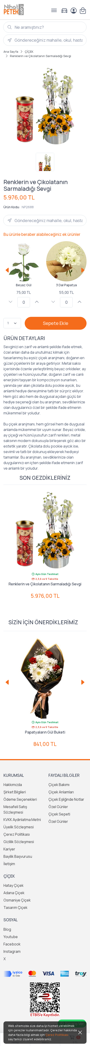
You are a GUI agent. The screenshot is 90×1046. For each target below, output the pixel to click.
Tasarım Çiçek (15, 907)
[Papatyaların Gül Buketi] (45, 678)
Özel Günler (58, 806)
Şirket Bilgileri (14, 792)
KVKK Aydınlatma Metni (22, 819)
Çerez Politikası (16, 834)
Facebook (12, 944)
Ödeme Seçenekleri (20, 799)
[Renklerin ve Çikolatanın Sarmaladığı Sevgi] (45, 529)
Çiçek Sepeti (59, 814)
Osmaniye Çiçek (17, 900)
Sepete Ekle (55, 323)
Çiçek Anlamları (61, 792)
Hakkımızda (12, 784)
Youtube (10, 936)
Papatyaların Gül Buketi (45, 732)
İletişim (9, 863)
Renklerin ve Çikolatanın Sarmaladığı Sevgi (45, 584)
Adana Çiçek (13, 892)
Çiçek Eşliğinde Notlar (66, 799)
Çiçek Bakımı (58, 784)
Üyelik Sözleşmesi (18, 826)
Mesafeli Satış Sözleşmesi (15, 809)
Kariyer (9, 849)
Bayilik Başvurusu (17, 856)
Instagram (12, 951)
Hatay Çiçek (13, 885)
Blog (7, 929)
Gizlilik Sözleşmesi (18, 841)
